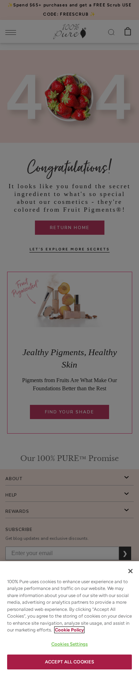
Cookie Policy (69, 630)
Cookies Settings (69, 644)
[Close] (130, 571)
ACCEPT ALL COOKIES (69, 661)
